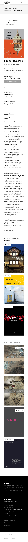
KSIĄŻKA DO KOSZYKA (14, 294)
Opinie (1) (10, 113)
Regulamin (7, 522)
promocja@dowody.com (10, 511)
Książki (14, 8)
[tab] (6, 113)
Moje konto (7, 525)
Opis (6, 113)
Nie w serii (9, 92)
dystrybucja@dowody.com (11, 515)
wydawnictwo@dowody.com (15, 509)
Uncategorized (8, 10)
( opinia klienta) (17, 64)
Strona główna (8, 8)
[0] (20, 2)
